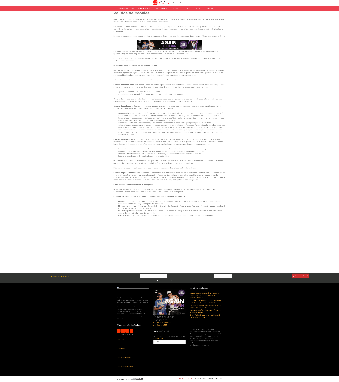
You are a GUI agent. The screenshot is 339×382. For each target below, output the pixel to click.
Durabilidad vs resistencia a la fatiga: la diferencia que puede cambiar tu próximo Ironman (204, 295)
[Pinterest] (131, 331)
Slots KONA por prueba (126, 8)
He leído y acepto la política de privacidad (170, 280)
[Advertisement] (166, 245)
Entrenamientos (161, 8)
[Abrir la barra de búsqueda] (219, 8)
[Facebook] (127, 331)
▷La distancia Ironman (162, 323)
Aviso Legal (121, 348)
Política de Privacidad (125, 366)
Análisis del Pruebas (144, 8)
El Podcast (209, 8)
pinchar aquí (158, 338)
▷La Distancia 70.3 (160, 325)
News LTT (199, 8)
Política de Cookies (124, 357)
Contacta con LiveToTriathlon (203, 378)
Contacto (187, 8)
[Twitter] (123, 331)
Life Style (176, 8)
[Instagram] (119, 331)
